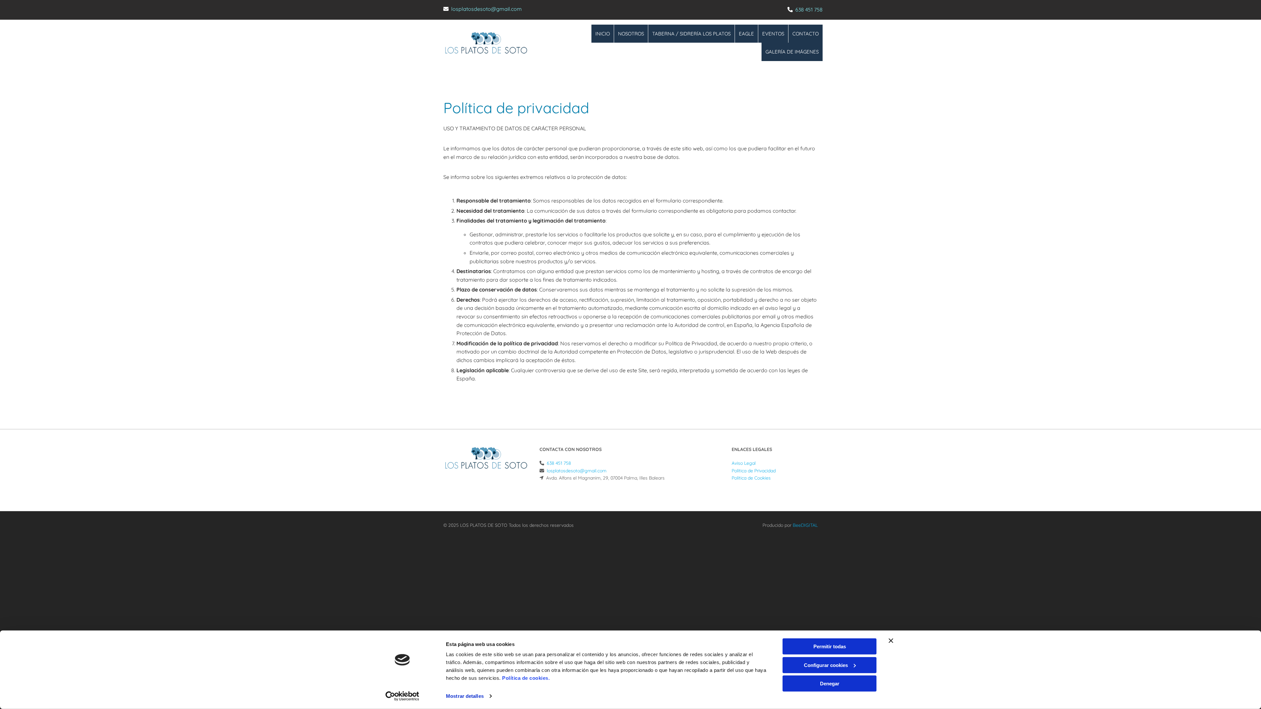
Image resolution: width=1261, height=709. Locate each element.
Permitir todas (829, 646)
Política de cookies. (526, 678)
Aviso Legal (744, 463)
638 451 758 (809, 9)
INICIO (602, 34)
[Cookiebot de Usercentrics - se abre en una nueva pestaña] (402, 696)
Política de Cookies (751, 478)
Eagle (746, 34)
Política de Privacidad (754, 471)
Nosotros (631, 34)
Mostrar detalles (465, 696)
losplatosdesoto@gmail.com (486, 9)
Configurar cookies (826, 665)
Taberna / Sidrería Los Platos (691, 34)
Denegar (829, 683)
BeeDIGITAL (805, 525)
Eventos (773, 34)
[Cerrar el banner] (891, 640)
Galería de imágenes (792, 52)
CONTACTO (805, 34)
